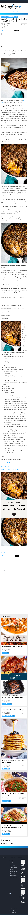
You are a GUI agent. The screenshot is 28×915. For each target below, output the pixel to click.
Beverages (5, 833)
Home (10, 910)
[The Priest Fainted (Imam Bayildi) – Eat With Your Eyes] (14, 782)
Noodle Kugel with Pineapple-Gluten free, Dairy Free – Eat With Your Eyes (23, 870)
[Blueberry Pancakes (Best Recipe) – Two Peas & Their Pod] (14, 739)
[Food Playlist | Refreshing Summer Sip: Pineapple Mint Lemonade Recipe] (14, 814)
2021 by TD (14, 912)
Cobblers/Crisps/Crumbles (8, 16)
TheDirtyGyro (7, 23)
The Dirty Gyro (17, 908)
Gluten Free (10, 25)
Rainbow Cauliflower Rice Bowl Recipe (13, 710)
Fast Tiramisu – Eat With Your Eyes (23, 885)
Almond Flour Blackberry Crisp (8, 463)
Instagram (4, 294)
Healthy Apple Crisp (5, 466)
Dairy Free (6, 25)
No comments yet (7, 840)
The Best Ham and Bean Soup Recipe (12, 646)
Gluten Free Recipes (7, 716)
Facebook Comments (8, 843)
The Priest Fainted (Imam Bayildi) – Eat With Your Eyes (13, 794)
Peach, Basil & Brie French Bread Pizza (10, 469)
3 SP (3, 652)
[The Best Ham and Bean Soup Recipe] (14, 631)
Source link (3, 552)
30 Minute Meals (6, 703)
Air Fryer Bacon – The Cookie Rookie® (12, 697)
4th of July (5, 768)
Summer (5, 26)
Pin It (2, 30)
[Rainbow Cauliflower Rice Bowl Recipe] (1, 707)
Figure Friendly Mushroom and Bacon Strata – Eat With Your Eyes (23, 899)
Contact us (15, 910)
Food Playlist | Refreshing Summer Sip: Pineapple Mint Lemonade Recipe (13, 826)
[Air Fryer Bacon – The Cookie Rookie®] (14, 676)
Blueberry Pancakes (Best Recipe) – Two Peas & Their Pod (13, 761)
